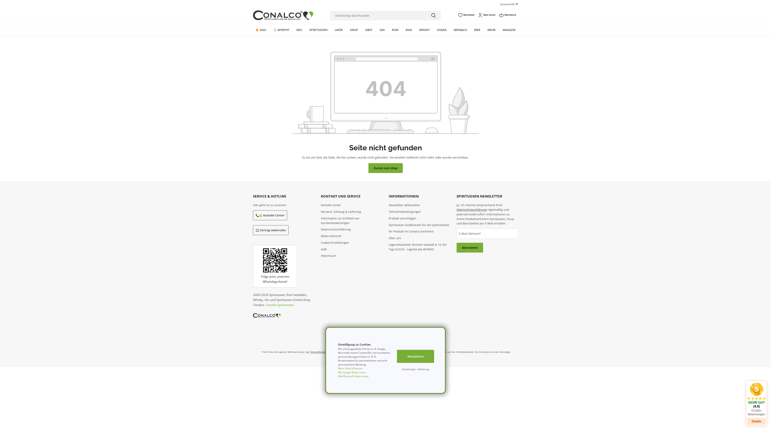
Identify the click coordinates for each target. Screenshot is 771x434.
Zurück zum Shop (386, 168)
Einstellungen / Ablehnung (415, 369)
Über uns (395, 238)
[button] (756, 399)
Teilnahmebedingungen (405, 212)
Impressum (328, 256)
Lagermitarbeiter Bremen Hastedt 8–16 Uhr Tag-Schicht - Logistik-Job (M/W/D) (418, 247)
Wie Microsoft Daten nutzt (353, 376)
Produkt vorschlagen (402, 218)
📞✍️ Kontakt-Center (270, 215)
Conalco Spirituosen (280, 305)
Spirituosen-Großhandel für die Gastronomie (419, 225)
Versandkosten (318, 351)
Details (756, 421)
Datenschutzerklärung (336, 229)
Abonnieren (470, 248)
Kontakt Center (331, 205)
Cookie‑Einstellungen (335, 243)
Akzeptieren (415, 356)
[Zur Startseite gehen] (283, 15)
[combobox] (378, 15)
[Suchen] (433, 15)
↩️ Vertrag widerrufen (271, 230)
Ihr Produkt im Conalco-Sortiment (411, 231)
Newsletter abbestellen (404, 205)
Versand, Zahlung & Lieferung (341, 212)
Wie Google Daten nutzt (352, 372)
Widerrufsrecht (331, 236)
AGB (323, 249)
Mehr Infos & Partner (350, 368)
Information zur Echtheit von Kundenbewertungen (340, 220)
